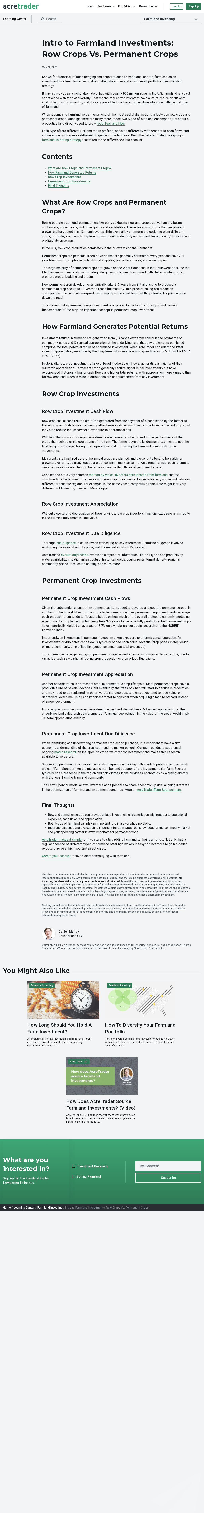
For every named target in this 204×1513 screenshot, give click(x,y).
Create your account (56, 856)
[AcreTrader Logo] (21, 6)
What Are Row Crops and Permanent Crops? (80, 168)
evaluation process (74, 555)
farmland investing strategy (62, 140)
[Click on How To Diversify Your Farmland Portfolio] (141, 1014)
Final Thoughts (58, 185)
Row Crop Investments (64, 177)
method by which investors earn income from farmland (128, 475)
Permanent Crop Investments (69, 181)
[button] (171, 19)
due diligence (66, 543)
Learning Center (14, 19)
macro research (65, 752)
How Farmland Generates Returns (72, 172)
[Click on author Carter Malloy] (49, 933)
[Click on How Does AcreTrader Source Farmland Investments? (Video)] (102, 1090)
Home (7, 1207)
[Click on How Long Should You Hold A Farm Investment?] (63, 1014)
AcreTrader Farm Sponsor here (159, 790)
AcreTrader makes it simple (62, 839)
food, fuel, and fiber (111, 123)
